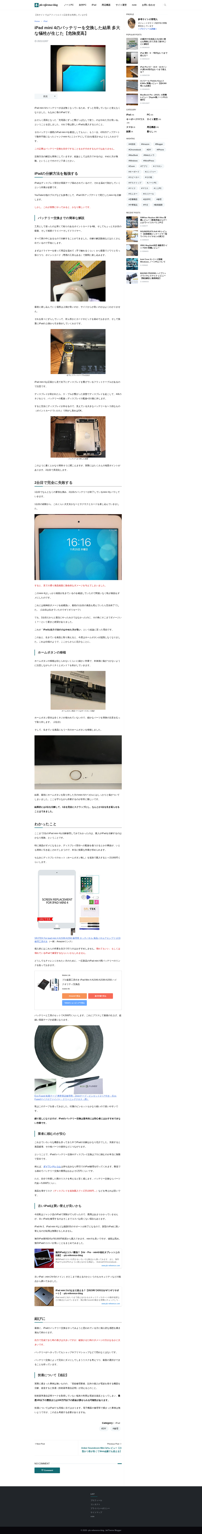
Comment (48, 1470)
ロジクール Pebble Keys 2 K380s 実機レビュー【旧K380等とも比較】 (153, 83)
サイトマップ (96, 1512)
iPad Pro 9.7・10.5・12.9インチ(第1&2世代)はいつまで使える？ (153, 69)
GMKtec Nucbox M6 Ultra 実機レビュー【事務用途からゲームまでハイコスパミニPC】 (153, 220)
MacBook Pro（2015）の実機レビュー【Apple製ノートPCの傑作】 (154, 97)
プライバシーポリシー (100, 1508)
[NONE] (160, 5)
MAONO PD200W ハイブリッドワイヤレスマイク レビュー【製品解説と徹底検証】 (153, 275)
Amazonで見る (74, 996)
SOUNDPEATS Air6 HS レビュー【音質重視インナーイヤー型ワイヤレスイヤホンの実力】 (153, 233)
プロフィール (96, 1500)
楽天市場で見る (100, 996)
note (92, 1516)
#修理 (115, 1428)
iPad (117, 1423)
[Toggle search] (165, 4)
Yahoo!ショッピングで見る (74, 1003)
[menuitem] (68, 5)
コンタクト (95, 1504)
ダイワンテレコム (52, 1166)
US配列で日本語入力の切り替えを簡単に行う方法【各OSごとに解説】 (153, 41)
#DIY (103, 1428)
